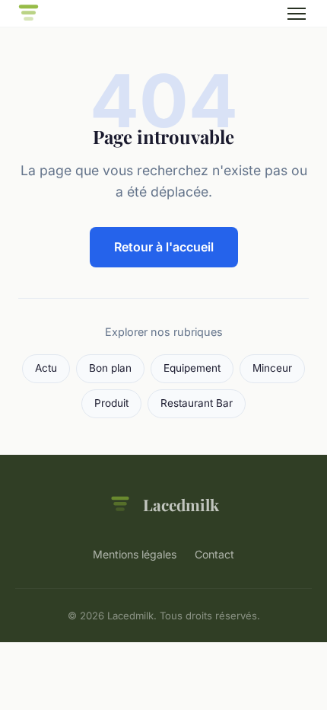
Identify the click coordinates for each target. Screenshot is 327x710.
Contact (214, 554)
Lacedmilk (181, 504)
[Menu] (296, 14)
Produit (111, 403)
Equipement (192, 368)
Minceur (272, 368)
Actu (46, 368)
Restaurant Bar (196, 403)
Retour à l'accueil (164, 246)
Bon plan (110, 368)
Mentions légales (134, 554)
